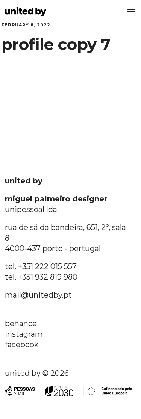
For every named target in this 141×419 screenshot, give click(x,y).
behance (21, 323)
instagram (24, 334)
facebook (22, 344)
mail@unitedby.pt (38, 295)
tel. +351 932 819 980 (41, 276)
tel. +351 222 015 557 (41, 266)
